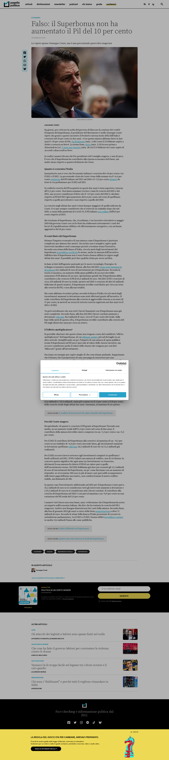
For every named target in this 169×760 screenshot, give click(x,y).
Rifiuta (56, 395)
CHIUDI (135, 732)
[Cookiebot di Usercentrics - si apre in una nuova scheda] (117, 363)
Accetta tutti (112, 395)
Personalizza (83, 395)
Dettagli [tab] (84, 370)
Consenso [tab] (55, 370)
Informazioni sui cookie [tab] (114, 370)
